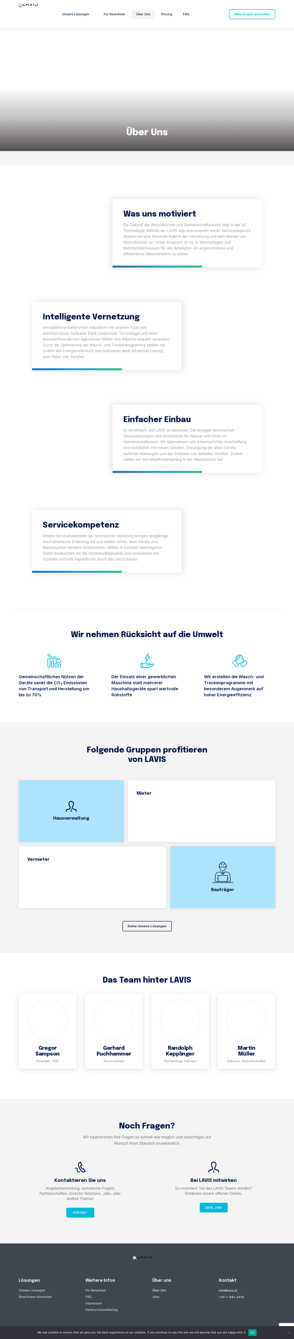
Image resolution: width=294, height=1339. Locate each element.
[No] (288, 1332)
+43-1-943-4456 (231, 1297)
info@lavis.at (228, 1290)
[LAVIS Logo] (33, 14)
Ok (252, 1332)
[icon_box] (80, 1190)
